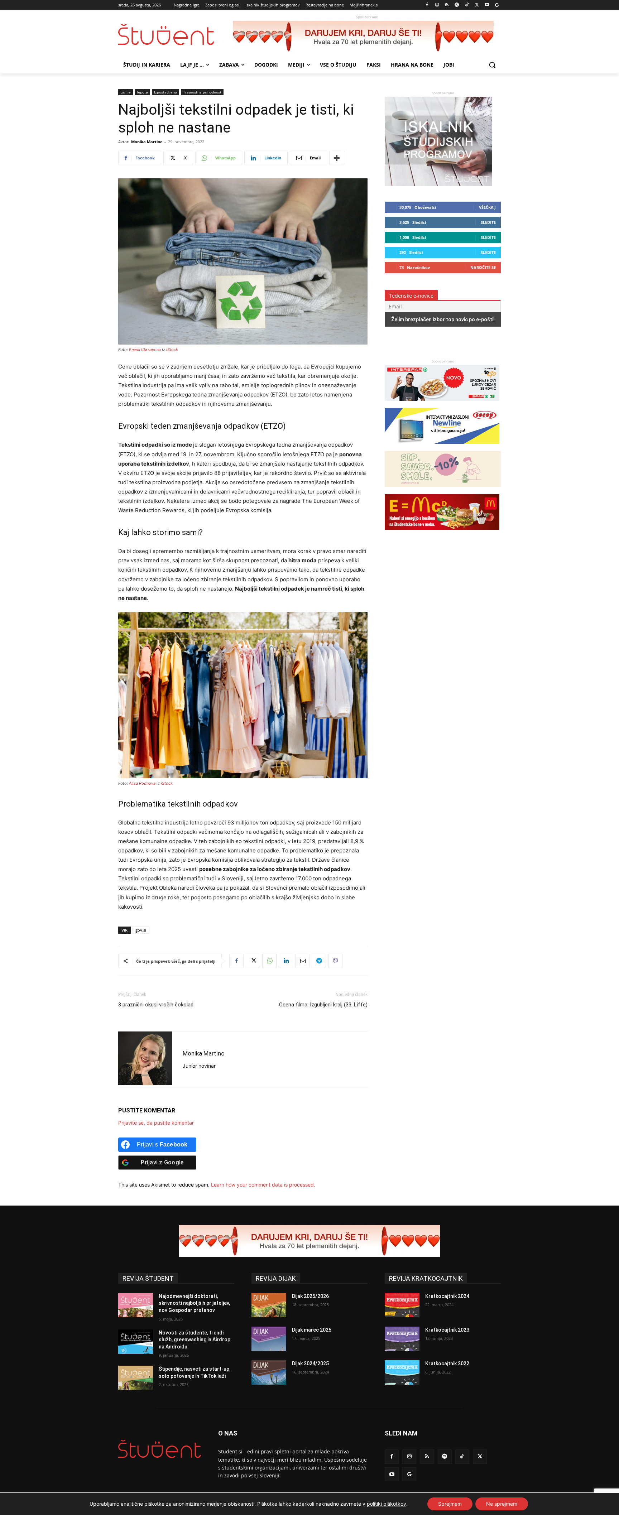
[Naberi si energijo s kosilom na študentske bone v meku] (442, 533)
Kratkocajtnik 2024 (447, 1296)
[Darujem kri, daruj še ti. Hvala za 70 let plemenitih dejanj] (367, 37)
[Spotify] (457, 5)
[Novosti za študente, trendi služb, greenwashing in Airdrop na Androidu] (135, 1341)
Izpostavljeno (165, 92)
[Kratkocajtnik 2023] (402, 1339)
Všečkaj (487, 207)
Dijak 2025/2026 (310, 1296)
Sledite (488, 222)
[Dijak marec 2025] (268, 1339)
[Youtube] (487, 5)
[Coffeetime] (443, 490)
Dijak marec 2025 (311, 1330)
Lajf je (125, 92)
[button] (492, 64)
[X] (477, 5)
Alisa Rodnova (142, 783)
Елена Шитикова (145, 349)
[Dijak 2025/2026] (268, 1305)
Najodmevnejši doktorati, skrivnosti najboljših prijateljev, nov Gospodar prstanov (194, 1303)
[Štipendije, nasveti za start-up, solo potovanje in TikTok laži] (135, 1378)
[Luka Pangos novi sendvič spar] (442, 404)
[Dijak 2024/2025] (268, 1372)
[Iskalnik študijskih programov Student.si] (438, 184)
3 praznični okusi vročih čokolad (155, 1004)
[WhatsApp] (269, 961)
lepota (142, 92)
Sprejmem (450, 1504)
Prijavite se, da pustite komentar (156, 1123)
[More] (336, 158)
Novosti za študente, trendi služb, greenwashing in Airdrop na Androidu (194, 1340)
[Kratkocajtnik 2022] (402, 1372)
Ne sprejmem (501, 1504)
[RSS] (447, 5)
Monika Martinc (146, 141)
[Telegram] (319, 961)
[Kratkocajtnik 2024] (402, 1305)
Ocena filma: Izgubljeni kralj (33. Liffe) (323, 1004)
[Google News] (497, 5)
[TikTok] (467, 5)
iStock (172, 349)
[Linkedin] (286, 961)
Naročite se (483, 267)
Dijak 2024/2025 (310, 1363)
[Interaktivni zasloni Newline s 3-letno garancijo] (442, 447)
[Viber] (335, 961)
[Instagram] (437, 5)
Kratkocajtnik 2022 (447, 1363)
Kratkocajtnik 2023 (447, 1330)
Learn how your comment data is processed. (263, 1185)
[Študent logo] (175, 34)
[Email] (302, 961)
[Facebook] (427, 5)
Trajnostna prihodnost (202, 92)
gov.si (140, 930)
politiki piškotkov (386, 1504)
